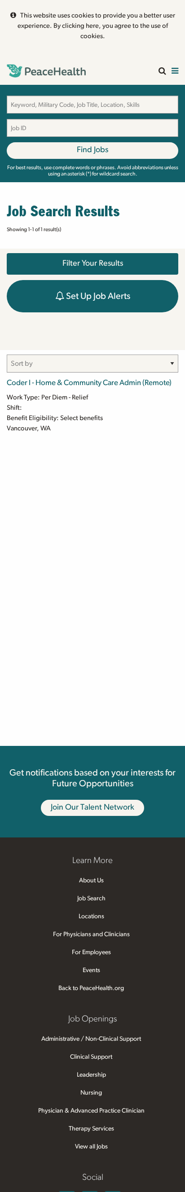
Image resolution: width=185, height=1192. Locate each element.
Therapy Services (91, 1129)
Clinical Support (91, 1057)
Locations (91, 916)
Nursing (91, 1093)
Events (91, 970)
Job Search (91, 898)
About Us (91, 880)
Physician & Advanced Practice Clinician (91, 1111)
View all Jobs (91, 1147)
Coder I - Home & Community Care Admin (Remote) (89, 382)
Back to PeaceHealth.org (91, 988)
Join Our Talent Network (92, 807)
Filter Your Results (92, 263)
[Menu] (175, 71)
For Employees (91, 952)
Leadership (91, 1075)
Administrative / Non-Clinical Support (91, 1039)
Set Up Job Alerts (97, 296)
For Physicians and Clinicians (91, 934)
